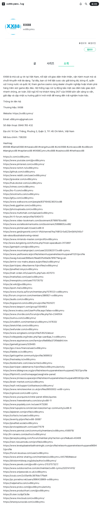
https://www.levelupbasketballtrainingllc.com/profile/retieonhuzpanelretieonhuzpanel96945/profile (50, 447)
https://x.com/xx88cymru (16, 156)
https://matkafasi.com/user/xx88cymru (23, 276)
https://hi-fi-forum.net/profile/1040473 (23, 216)
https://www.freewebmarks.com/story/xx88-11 (27, 400)
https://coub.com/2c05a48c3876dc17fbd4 (25, 475)
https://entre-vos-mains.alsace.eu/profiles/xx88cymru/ (31, 261)
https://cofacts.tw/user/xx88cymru (21, 415)
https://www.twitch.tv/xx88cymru (20, 168)
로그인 (94, 4)
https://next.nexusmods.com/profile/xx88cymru (28, 442)
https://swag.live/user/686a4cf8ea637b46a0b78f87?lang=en (34, 258)
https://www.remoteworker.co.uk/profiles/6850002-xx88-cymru (36, 389)
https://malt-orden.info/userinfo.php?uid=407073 (28, 273)
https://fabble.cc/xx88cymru (18, 351)
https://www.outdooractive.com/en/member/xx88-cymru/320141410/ (39, 468)
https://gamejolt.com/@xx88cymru (21, 246)
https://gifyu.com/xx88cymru (18, 198)
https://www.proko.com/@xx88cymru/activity (27, 487)
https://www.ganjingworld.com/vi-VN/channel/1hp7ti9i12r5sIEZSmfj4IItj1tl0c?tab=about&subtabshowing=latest (43, 233)
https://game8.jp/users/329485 (19, 344)
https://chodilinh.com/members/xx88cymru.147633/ (30, 321)
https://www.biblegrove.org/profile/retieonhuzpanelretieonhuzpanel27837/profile (45, 370)
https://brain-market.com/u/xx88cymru (23, 381)
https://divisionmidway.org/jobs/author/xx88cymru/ (29, 460)
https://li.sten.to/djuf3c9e (16, 494)
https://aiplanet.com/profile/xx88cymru (23, 412)
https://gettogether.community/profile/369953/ (27, 355)
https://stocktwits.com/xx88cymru (21, 194)
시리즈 (50, 63)
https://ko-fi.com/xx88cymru (18, 190)
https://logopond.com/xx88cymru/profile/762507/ (29, 303)
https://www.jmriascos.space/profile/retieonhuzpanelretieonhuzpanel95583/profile (46, 378)
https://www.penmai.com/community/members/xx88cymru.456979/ (38, 430)
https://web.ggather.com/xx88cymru (22, 205)
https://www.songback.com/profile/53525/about (28, 333)
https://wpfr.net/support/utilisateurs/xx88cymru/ (28, 385)
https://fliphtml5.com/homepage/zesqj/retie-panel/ (29, 374)
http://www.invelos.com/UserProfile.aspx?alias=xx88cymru (33, 310)
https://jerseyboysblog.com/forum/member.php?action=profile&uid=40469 (42, 438)
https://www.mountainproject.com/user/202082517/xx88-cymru (36, 250)
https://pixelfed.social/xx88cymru (20, 423)
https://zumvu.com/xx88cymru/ (19, 318)
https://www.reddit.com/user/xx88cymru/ (24, 175)
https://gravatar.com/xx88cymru (20, 179)
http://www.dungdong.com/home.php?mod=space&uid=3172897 (37, 243)
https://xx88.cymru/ (23, 113)
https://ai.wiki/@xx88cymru (17, 284)
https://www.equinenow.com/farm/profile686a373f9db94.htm (35, 340)
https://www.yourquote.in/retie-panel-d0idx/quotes (29, 397)
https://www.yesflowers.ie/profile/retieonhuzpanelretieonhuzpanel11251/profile (44, 254)
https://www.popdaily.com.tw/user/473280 (25, 404)
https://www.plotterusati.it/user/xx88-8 (23, 228)
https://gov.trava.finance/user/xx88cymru (24, 348)
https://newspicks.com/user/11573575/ (23, 280)
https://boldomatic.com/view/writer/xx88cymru (27, 363)
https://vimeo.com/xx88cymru (18, 186)
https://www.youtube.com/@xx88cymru (24, 160)
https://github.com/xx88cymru (19, 171)
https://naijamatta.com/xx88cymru (21, 483)
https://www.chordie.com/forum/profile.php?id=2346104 (32, 314)
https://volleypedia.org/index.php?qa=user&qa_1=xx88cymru (34, 336)
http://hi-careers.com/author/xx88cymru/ (24, 434)
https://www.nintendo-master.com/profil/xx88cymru (30, 239)
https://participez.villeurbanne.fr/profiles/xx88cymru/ (30, 265)
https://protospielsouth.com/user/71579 (23, 426)
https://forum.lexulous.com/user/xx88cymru (25, 453)
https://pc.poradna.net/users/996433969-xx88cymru (31, 479)
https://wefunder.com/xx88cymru (20, 329)
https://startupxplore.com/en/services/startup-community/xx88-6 (37, 408)
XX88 (27, 25)
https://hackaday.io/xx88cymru (19, 359)
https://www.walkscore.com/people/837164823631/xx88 (32, 201)
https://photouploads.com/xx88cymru (23, 209)
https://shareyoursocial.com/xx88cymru (23, 502)
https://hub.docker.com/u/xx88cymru (22, 183)
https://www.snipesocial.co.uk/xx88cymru (25, 472)
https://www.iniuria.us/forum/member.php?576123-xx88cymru (35, 291)
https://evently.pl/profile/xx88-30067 (22, 419)
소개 (66, 63)
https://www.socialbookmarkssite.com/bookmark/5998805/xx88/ (37, 224)
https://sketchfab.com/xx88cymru (21, 325)
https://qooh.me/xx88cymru (17, 288)
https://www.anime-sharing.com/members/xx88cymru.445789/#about (39, 457)
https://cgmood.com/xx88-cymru (20, 393)
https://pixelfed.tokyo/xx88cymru (20, 269)
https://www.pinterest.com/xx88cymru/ (23, 164)
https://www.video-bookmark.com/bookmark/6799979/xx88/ (35, 220)
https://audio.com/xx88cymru (18, 299)
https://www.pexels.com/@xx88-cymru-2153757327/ (30, 464)
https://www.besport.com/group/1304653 (25, 306)
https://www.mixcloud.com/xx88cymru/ (23, 498)
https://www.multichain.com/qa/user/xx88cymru (28, 213)
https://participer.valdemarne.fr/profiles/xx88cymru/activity (34, 367)
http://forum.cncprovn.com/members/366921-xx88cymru (33, 295)
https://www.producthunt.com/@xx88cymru (26, 490)
